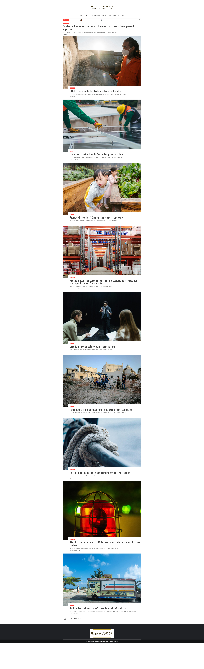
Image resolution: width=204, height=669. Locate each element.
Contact (123, 15)
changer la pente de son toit (100, 15)
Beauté (119, 15)
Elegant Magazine (109, 641)
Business (91, 15)
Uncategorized (65, 23)
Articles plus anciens (76, 618)
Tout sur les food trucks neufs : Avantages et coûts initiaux (98, 608)
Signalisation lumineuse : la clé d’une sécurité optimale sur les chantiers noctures (105, 543)
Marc (65, 34)
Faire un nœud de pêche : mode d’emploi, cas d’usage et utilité (100, 473)
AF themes (116, 641)
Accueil (80, 15)
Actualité (85, 15)
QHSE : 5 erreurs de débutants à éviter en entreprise (96, 19)
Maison (114, 15)
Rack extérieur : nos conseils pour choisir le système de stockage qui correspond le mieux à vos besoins (103, 282)
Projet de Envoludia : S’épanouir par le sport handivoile (96, 217)
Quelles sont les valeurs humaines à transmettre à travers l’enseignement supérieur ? (70, 19)
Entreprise (72, 88)
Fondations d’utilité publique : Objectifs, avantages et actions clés (101, 409)
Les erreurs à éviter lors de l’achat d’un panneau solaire (118, 19)
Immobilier (109, 15)
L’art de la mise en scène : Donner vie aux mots (92, 346)
